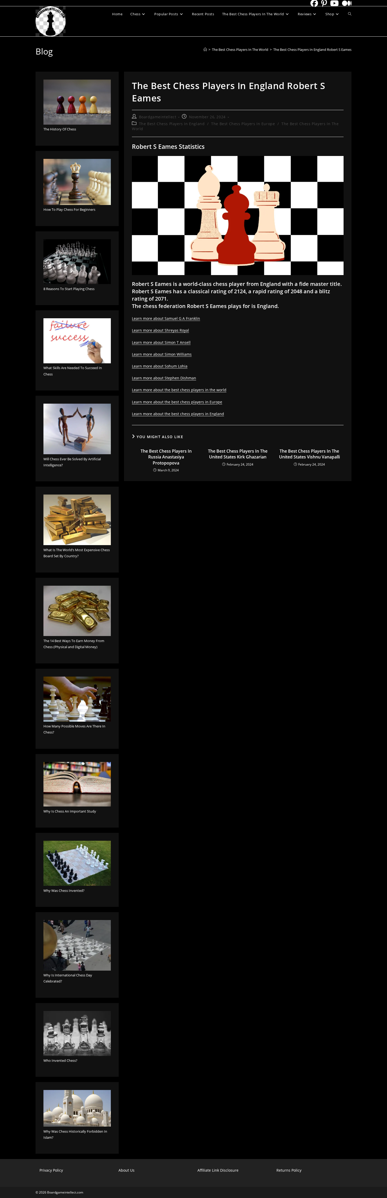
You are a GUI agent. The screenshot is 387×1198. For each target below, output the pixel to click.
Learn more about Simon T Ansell (161, 342)
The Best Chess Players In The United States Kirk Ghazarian (237, 454)
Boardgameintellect (157, 116)
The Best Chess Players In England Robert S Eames (312, 49)
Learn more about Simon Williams (162, 354)
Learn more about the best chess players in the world (179, 389)
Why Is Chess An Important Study (69, 811)
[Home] (205, 49)
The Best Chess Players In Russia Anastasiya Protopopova (166, 457)
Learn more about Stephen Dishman (164, 377)
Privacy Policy (51, 1170)
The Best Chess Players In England (172, 123)
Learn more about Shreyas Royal (160, 330)
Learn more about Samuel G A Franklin (166, 318)
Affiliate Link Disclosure (218, 1170)
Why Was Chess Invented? (64, 890)
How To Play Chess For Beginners (69, 209)
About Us (126, 1170)
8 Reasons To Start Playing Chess (69, 288)
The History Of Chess (59, 129)
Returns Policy (288, 1170)
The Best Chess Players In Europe (243, 123)
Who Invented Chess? (60, 1060)
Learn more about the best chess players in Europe (177, 401)
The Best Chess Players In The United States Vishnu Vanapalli (309, 454)
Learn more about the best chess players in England (178, 413)
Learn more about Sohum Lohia (159, 366)
